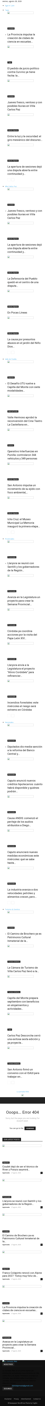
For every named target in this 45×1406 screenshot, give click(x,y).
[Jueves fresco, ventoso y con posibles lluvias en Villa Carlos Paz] (25, 88)
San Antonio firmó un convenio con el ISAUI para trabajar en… (23, 1073)
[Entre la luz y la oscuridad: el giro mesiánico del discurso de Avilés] (25, 122)
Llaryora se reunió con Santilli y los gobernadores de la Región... (21, 1202)
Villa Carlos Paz (11, 186)
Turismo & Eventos (12, 909)
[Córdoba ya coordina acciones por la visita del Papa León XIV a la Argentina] (25, 617)
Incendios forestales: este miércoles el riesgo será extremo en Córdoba (22, 706)
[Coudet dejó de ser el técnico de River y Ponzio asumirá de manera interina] (22, 1154)
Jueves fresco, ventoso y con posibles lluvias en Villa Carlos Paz (24, 106)
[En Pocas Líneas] (25, 299)
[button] (4, 1100)
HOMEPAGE (30, 1128)
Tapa (7, 10)
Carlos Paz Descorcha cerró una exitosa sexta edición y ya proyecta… (23, 1039)
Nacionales (9, 722)
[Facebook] (3, 1089)
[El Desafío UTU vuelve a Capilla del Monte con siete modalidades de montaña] (25, 370)
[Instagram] (5, 1089)
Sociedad (11, 28)
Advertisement (26, 1399)
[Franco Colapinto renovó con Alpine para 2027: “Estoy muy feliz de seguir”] (22, 1260)
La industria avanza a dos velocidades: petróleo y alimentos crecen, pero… (22, 893)
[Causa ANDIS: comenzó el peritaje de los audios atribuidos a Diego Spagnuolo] (25, 804)
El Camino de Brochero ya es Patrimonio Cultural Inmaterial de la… (24, 937)
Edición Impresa (13, 130)
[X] (7, 1089)
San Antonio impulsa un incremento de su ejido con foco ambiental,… (23, 489)
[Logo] (0, 1105)
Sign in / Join (9, 5)
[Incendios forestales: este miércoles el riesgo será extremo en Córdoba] (25, 689)
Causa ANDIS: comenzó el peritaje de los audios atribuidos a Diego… (22, 822)
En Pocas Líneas (17, 312)
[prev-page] (8, 179)
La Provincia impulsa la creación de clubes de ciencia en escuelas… (21, 38)
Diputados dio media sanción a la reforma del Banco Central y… (24, 750)
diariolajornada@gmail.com (22, 1386)
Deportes (11, 377)
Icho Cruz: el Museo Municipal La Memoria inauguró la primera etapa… (23, 523)
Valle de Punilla (10, 359)
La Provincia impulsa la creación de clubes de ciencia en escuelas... (22, 1309)
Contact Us (37, 1399)
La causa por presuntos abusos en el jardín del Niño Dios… (24, 343)
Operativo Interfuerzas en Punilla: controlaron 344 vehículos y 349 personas (22, 455)
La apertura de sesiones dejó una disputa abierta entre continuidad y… (24, 170)
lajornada (6, 1173)
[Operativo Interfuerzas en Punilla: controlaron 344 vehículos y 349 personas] (25, 437)
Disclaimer (8, 1399)
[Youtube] (8, 1089)
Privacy (16, 1399)
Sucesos (10, 445)
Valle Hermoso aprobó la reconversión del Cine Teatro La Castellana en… (24, 421)
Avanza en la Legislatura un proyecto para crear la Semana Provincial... (19, 1344)
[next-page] (12, 179)
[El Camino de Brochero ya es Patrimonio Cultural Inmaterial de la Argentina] (25, 920)
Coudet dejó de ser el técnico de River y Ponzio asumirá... (20, 1168)
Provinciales (9, 539)
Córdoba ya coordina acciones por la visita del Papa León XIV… (22, 635)
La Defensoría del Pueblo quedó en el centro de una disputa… (23, 282)
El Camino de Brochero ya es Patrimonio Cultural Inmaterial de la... (20, 1238)
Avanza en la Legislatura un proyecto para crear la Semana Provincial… (23, 601)
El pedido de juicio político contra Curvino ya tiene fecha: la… (23, 72)
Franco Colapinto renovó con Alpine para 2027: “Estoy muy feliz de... (22, 1274)
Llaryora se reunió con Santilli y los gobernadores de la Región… (23, 567)
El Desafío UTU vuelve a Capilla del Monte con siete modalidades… (23, 387)
